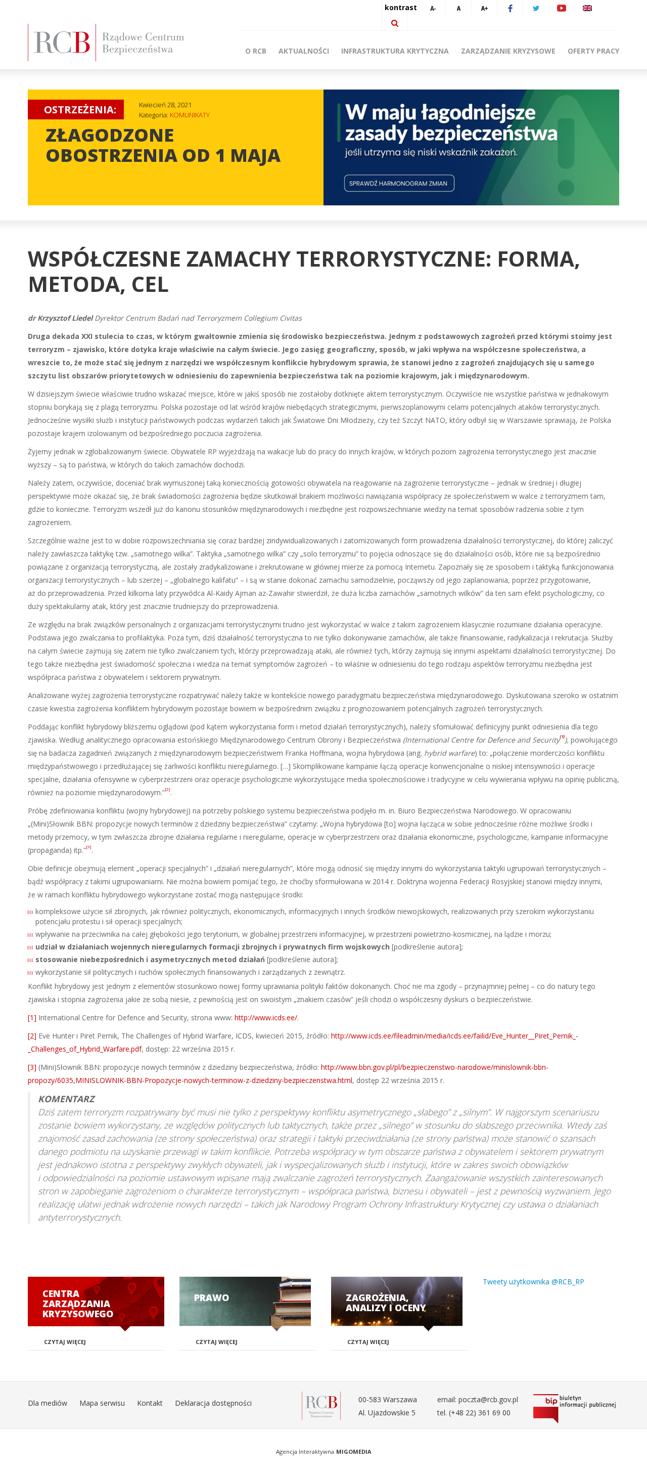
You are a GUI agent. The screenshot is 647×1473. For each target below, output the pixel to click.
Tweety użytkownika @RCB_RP (533, 1281)
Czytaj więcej (65, 1342)
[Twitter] (536, 7)
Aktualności (304, 51)
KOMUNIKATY (190, 114)
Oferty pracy (593, 51)
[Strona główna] (121, 42)
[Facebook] (510, 7)
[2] (32, 1036)
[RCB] (321, 1405)
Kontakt (150, 1403)
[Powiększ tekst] (484, 7)
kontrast (401, 7)
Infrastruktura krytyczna (395, 51)
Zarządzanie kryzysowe (508, 51)
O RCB (255, 51)
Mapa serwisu (102, 1403)
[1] (32, 1017)
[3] (32, 1067)
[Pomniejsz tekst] (433, 7)
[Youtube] (561, 7)
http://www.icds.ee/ (266, 1017)
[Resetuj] (458, 7)
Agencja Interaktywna (305, 1451)
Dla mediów (47, 1403)
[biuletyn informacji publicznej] (576, 1408)
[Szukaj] (395, 22)
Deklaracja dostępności (213, 1403)
